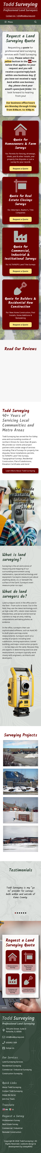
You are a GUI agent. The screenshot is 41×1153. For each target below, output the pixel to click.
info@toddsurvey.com (26, 16)
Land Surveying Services (12, 1062)
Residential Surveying (11, 1065)
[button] (15, 913)
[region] (20, 894)
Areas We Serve (9, 1095)
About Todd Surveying (11, 1087)
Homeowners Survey (11, 1120)
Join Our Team (8, 1099)
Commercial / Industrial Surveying (17, 1069)
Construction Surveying (12, 1073)
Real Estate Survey (10, 1124)
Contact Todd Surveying (12, 1091)
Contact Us (11, 16)
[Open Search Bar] (35, 22)
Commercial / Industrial (12, 1128)
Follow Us (10, 1048)
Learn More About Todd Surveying (20, 470)
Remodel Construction (11, 1132)
